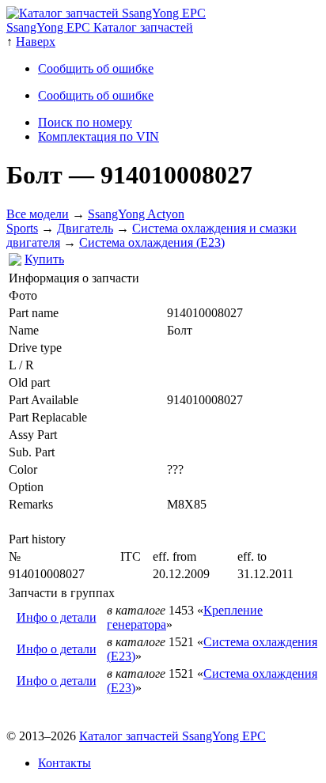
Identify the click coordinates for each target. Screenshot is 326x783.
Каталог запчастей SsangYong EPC (172, 736)
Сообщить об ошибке (96, 68)
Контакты (64, 763)
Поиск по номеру (85, 122)
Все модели (37, 214)
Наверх (35, 41)
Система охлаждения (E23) (152, 242)
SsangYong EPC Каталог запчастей (99, 27)
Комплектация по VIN (98, 136)
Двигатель (85, 228)
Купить (44, 259)
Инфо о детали (57, 617)
